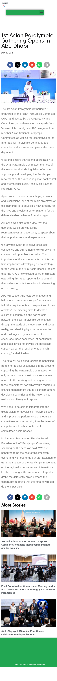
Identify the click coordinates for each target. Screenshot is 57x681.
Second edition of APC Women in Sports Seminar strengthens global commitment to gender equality (26, 544)
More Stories (13, 505)
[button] (41, 12)
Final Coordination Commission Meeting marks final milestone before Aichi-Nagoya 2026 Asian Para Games (28, 589)
